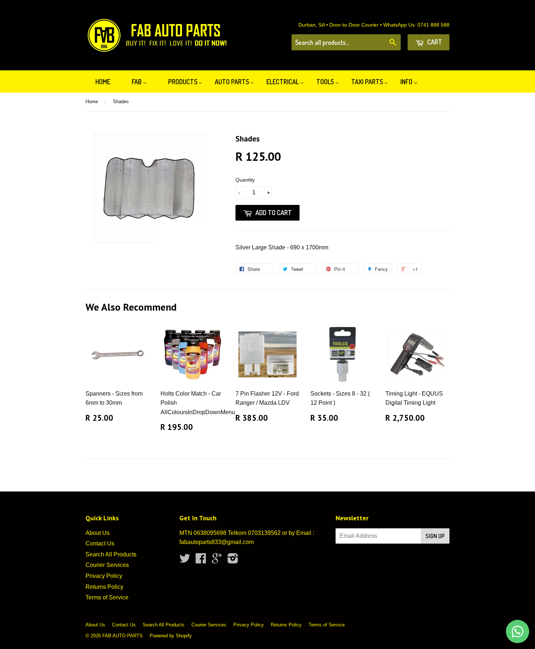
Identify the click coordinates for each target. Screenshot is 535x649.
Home (92, 101)
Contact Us (100, 543)
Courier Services (107, 565)
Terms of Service (107, 597)
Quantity (245, 180)
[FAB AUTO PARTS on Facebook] (200, 560)
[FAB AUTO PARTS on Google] (216, 560)
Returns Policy (104, 587)
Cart (434, 42)
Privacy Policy (104, 576)
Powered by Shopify (171, 635)
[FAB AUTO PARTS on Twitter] (184, 560)
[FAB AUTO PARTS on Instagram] (232, 560)
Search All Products (111, 554)
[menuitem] (98, 81)
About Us (98, 533)
